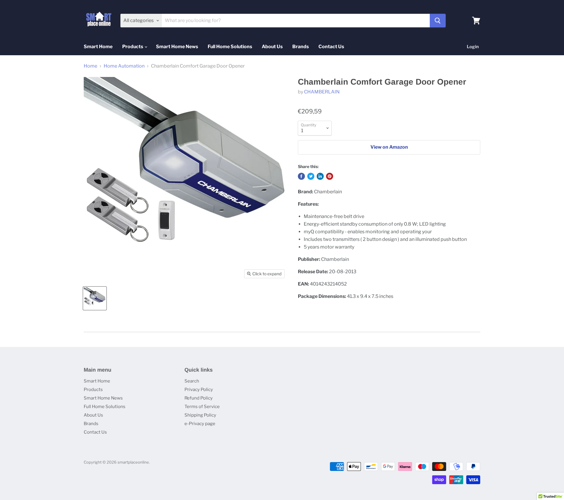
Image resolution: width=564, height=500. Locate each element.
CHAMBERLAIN (322, 92)
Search (191, 381)
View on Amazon (389, 147)
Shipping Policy (200, 415)
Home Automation (124, 66)
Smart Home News (177, 46)
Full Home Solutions (230, 46)
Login (473, 46)
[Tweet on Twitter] (310, 176)
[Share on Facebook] (301, 176)
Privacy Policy (198, 389)
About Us (272, 46)
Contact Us (331, 46)
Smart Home (98, 46)
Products (133, 46)
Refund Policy (198, 398)
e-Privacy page (199, 423)
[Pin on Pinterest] (329, 176)
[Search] (438, 20)
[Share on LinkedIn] (320, 176)
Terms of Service (202, 406)
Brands (300, 46)
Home (90, 66)
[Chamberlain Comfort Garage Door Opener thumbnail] (94, 298)
